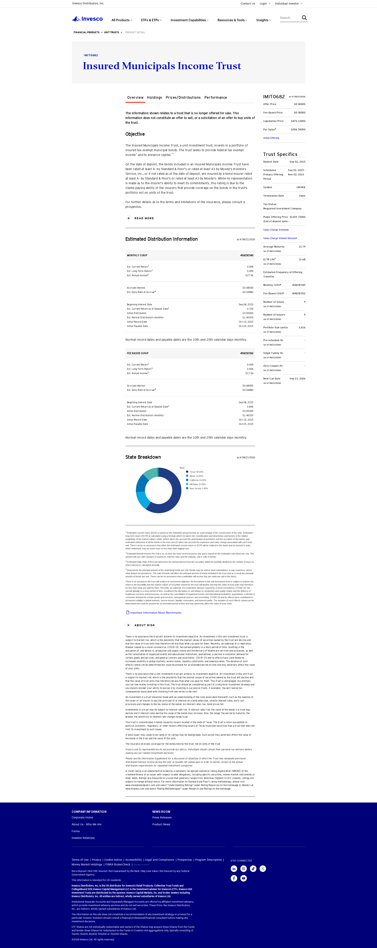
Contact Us (248, 3)
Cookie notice (113, 860)
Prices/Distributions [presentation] (183, 97)
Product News (161, 824)
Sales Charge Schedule (276, 229)
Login (263, 3)
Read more (143, 218)
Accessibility (133, 860)
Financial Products (87, 32)
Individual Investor (287, 3)
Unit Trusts (111, 32)
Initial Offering (271, 138)
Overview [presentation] (135, 97)
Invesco (87, 19)
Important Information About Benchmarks (155, 612)
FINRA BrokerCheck (117, 864)
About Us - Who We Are (87, 824)
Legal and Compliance (159, 860)
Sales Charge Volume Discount (280, 238)
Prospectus (185, 860)
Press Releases (162, 817)
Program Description (208, 860)
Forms (76, 831)
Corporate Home (82, 817)
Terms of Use (80, 860)
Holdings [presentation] (154, 97)
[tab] (135, 98)
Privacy (96, 860)
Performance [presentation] (215, 97)
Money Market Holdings (87, 864)
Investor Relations (83, 838)
